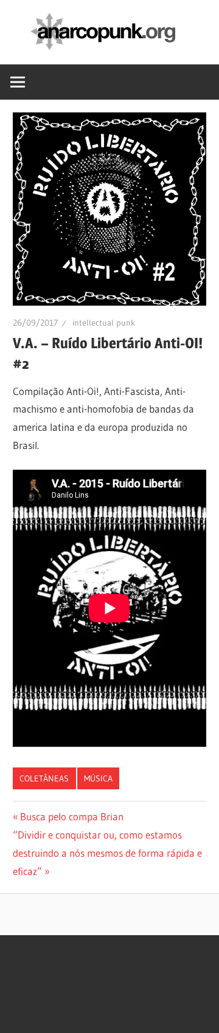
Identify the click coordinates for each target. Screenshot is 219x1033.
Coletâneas (44, 778)
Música (98, 778)
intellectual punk (103, 322)
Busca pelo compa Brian (71, 816)
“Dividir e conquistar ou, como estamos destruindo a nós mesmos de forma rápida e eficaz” (107, 852)
